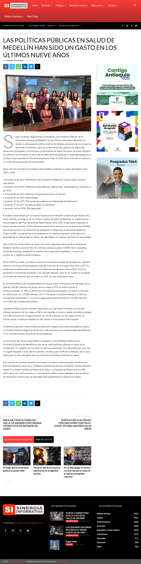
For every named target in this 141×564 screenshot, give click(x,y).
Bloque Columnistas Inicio (13, 464)
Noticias (45, 5)
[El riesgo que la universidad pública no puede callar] (16, 455)
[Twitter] (132, 25)
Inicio (35, 5)
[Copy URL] (37, 66)
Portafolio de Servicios (68, 26)
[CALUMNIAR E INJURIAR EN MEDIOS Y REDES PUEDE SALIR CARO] (56, 530)
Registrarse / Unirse (37, 26)
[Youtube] (136, 25)
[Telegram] (31, 66)
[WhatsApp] (18, 66)
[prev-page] (4, 482)
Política (60, 5)
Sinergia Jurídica (72, 535)
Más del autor (44, 439)
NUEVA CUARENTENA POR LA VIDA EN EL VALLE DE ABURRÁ (77, 515)
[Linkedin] (25, 66)
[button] (135, 5)
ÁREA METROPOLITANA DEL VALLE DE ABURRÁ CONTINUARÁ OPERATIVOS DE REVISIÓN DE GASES (22, 424)
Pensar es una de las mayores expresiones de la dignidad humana (46, 470)
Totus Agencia (62, 561)
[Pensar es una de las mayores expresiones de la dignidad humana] (47, 455)
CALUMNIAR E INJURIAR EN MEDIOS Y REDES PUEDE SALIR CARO (78, 530)
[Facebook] (122, 25)
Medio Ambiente (13, 16)
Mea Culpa (32, 16)
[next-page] (9, 482)
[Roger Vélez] (54, 545)
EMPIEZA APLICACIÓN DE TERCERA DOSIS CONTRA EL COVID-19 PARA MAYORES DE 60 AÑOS (72, 424)
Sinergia (50, 26)
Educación (97, 5)
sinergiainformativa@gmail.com (29, 523)
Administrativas (77, 5)
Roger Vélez (71, 541)
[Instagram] (127, 25)
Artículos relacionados (18, 439)
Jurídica (112, 5)
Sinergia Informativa (14, 60)
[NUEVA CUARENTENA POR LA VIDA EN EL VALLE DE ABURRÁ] (56, 516)
